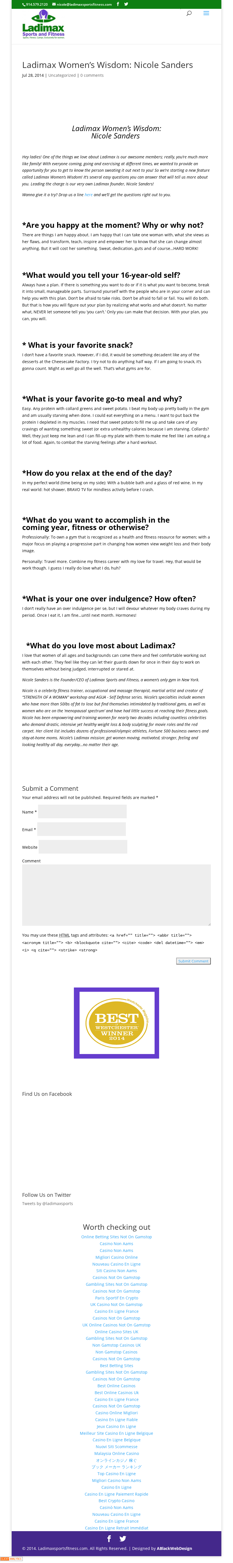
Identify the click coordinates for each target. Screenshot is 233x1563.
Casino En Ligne (116, 1487)
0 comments (92, 75)
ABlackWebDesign (174, 1548)
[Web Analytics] (11, 1559)
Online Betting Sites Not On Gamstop (116, 1236)
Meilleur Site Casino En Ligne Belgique (116, 1433)
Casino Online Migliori (116, 1412)
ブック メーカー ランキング (116, 1466)
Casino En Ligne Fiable (116, 1419)
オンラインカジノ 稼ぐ (116, 1460)
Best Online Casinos (116, 1385)
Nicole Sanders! (140, 184)
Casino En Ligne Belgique (117, 1439)
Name (29, 812)
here (89, 194)
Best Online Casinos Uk (117, 1392)
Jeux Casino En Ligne (116, 1426)
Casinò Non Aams (116, 1507)
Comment (31, 861)
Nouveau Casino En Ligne (116, 1264)
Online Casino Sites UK (116, 1331)
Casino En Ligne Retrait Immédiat (116, 1528)
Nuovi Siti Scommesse (117, 1446)
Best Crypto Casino (116, 1500)
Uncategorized (62, 75)
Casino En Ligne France (117, 1311)
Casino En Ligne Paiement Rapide (116, 1494)
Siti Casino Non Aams (116, 1270)
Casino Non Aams (116, 1243)
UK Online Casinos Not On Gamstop (116, 1325)
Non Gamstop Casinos (116, 1352)
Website (30, 847)
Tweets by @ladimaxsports (47, 1203)
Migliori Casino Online (116, 1257)
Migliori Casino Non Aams (116, 1480)
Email (29, 829)
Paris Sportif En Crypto (116, 1298)
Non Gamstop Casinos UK (116, 1345)
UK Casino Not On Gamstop (116, 1304)
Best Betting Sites (116, 1365)
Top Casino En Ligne (116, 1473)
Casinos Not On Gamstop (116, 1277)
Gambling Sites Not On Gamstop (116, 1284)
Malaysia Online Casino (116, 1453)
